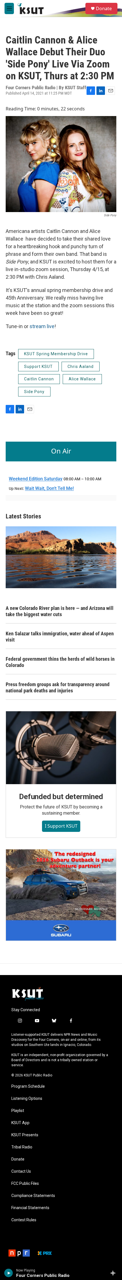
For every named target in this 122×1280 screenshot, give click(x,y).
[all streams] (114, 1273)
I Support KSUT (61, 826)
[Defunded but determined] (61, 747)
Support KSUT (38, 366)
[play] (8, 1273)
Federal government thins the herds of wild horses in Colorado (60, 662)
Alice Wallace (82, 379)
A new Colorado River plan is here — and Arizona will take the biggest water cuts (59, 611)
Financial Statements (30, 1208)
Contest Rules (23, 1220)
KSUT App (20, 1123)
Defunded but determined (61, 796)
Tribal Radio (21, 1147)
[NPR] (19, 1253)
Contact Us (21, 1171)
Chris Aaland (81, 366)
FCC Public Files (25, 1183)
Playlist (17, 1111)
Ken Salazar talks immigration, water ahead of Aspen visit (60, 637)
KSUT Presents (24, 1135)
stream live (42, 326)
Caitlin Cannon (39, 379)
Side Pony (34, 391)
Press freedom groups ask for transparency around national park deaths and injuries (58, 687)
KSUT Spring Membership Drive (56, 354)
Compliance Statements (33, 1196)
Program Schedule (28, 1086)
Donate (104, 8)
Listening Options (26, 1098)
